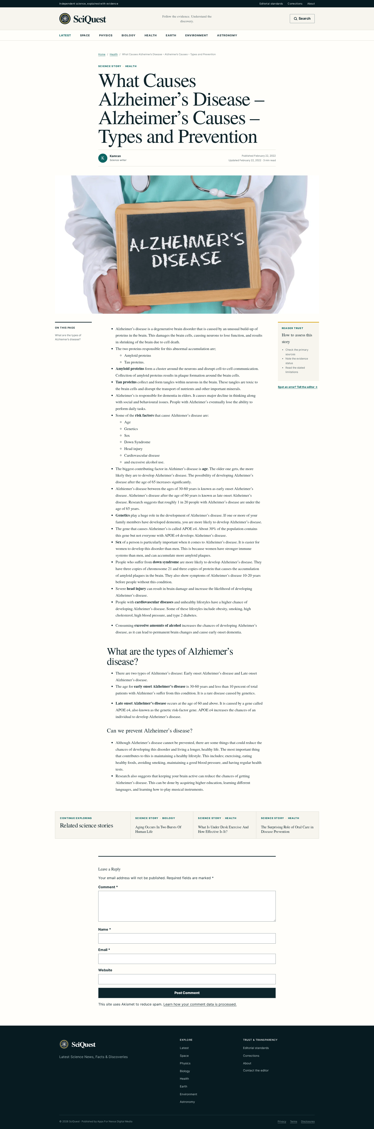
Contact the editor (256, 1070)
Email (104, 950)
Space (85, 35)
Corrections (295, 3)
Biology (129, 35)
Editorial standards (271, 3)
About (311, 3)
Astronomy (227, 35)
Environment (196, 35)
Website (105, 970)
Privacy (282, 1121)
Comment (108, 887)
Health (151, 35)
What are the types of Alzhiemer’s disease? (68, 337)
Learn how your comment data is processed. (200, 1004)
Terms (293, 1121)
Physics (106, 35)
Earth (171, 35)
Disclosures (308, 1121)
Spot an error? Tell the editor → (298, 387)
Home (101, 54)
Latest (65, 35)
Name (104, 929)
